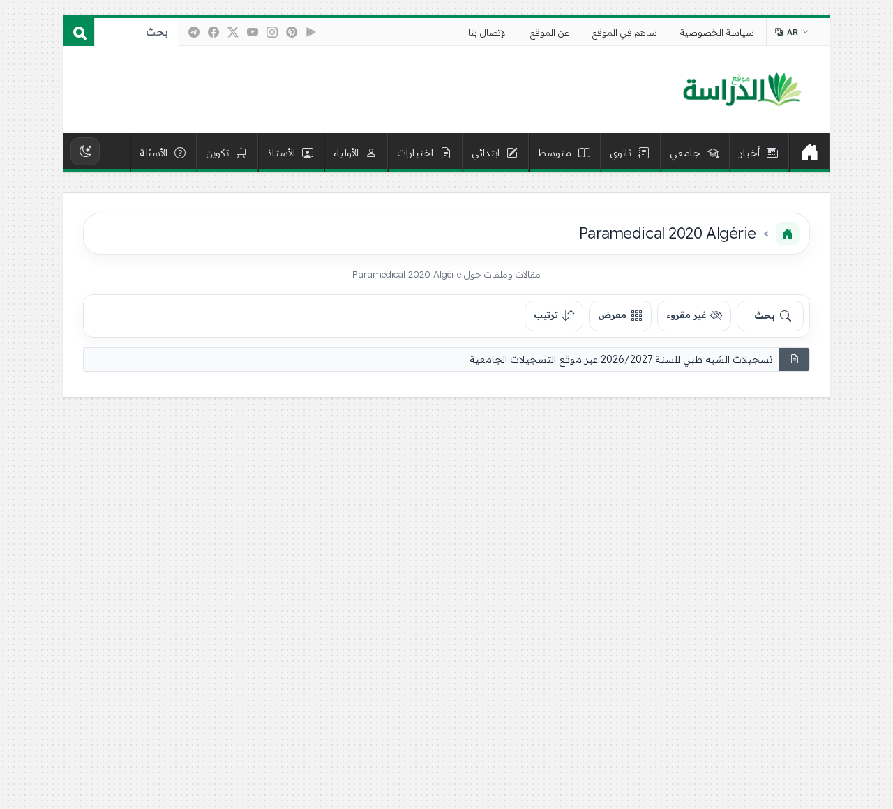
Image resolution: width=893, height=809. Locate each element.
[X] (233, 32)
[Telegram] (194, 32)
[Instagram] (272, 32)
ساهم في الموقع (624, 32)
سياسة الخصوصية (717, 32)
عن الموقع (549, 32)
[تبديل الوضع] (85, 151)
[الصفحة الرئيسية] (788, 233)
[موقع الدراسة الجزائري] (742, 90)
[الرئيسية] (809, 152)
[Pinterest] (291, 32)
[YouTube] (252, 32)
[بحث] (78, 32)
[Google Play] (311, 32)
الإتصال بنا (487, 32)
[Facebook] (213, 32)
